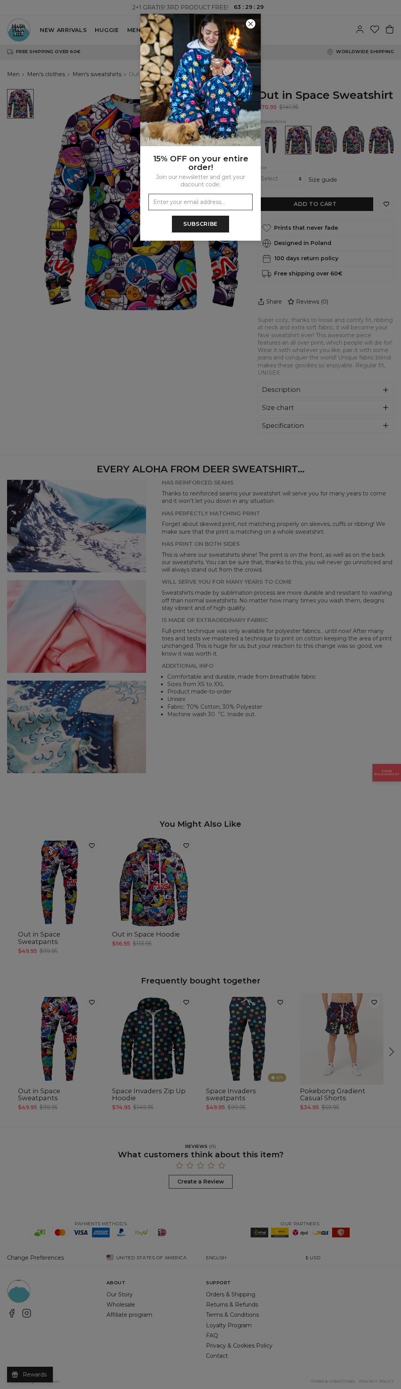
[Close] (250, 24)
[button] (200, 694)
